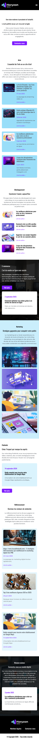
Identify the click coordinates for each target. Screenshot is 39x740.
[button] (36, 5)
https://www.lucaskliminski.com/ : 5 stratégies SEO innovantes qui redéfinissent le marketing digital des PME (18, 550)
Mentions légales (15, 728)
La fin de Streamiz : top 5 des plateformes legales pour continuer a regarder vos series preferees (25, 88)
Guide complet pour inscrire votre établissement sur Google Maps (16, 473)
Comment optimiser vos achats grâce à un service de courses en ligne (18, 301)
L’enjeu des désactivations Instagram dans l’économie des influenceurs (26, 159)
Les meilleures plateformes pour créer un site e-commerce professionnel (25, 136)
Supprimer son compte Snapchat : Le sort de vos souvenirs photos (26, 236)
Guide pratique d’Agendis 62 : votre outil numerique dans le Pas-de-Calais (26, 112)
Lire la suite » (21, 102)
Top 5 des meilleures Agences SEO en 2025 (17, 592)
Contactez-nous (30, 728)
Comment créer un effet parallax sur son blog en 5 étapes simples (26, 225)
